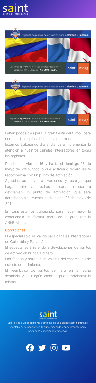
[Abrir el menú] (90, 9)
